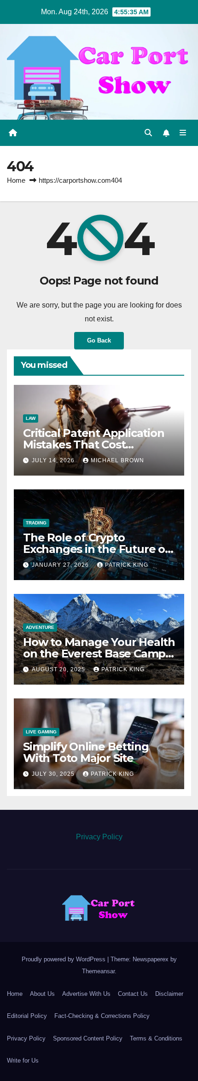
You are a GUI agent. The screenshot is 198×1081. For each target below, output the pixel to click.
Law (30, 418)
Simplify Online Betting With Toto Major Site (85, 752)
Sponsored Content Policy (87, 1038)
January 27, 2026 (61, 565)
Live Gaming (41, 731)
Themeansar (98, 971)
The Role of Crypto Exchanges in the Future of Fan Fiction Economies (96, 549)
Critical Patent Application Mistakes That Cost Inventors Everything (93, 444)
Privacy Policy (99, 837)
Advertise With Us (86, 993)
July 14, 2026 (54, 460)
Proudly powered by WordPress (64, 959)
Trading (36, 522)
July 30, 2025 (54, 774)
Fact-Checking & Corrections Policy (102, 1015)
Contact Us (133, 993)
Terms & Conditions (156, 1038)
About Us (42, 993)
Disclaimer (169, 993)
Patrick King (126, 565)
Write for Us (23, 1060)
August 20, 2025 (59, 669)
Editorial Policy (27, 1015)
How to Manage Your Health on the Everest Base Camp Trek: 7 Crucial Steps (99, 653)
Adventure (40, 627)
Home (16, 180)
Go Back (99, 340)
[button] (148, 133)
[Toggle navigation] (183, 133)
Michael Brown (117, 460)
